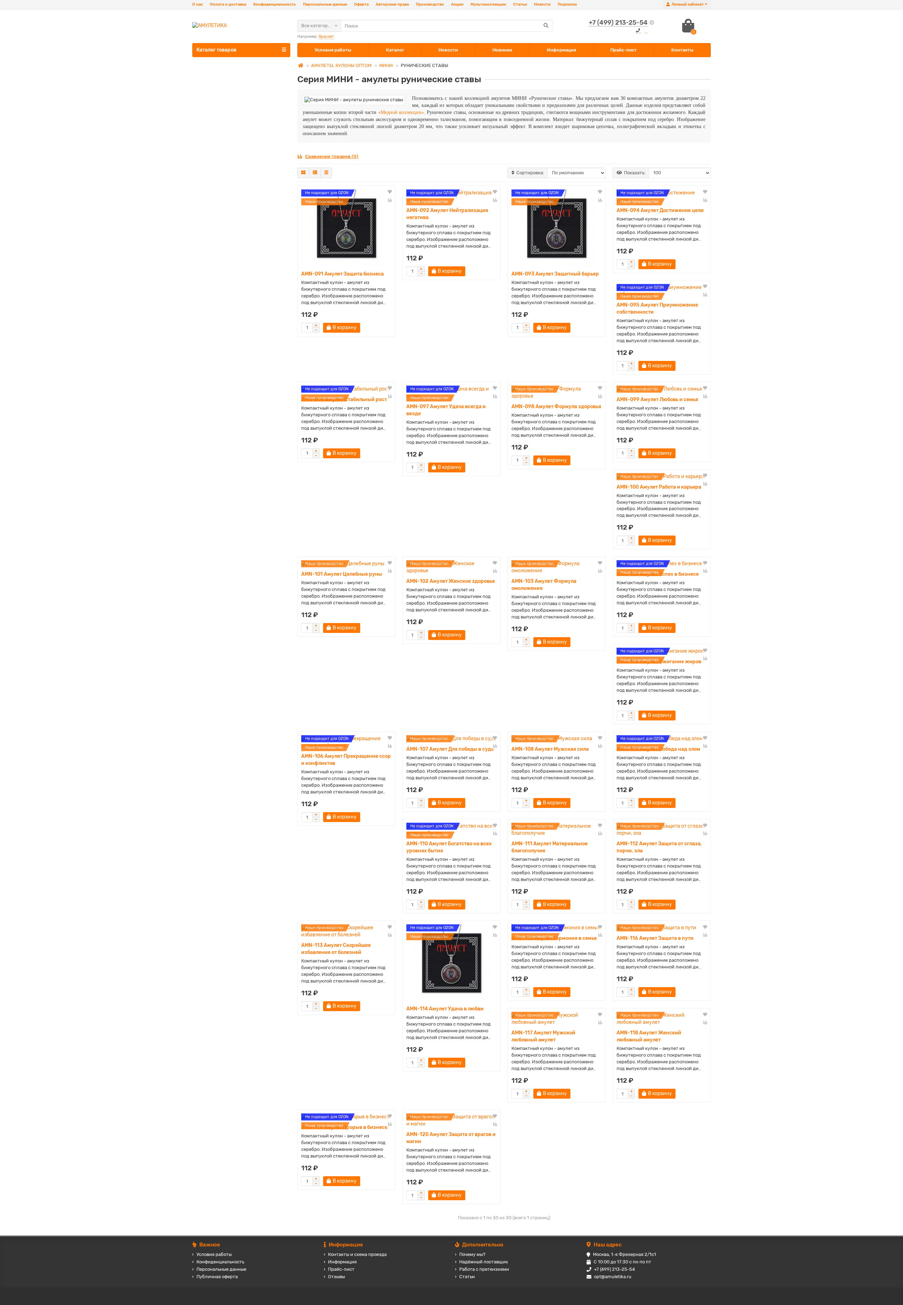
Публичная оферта (217, 1276)
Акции (457, 4)
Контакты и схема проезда (357, 1254)
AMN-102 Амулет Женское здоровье (450, 581)
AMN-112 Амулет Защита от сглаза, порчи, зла (659, 847)
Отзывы (336, 1276)
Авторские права (392, 4)
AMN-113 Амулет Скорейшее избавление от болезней (336, 948)
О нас (197, 4)
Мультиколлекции (488, 4)
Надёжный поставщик (483, 1261)
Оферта (361, 4)
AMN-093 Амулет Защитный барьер (555, 274)
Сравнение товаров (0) (331, 156)
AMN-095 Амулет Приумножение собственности (657, 308)
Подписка (567, 4)
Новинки (502, 50)
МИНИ (386, 65)
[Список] (315, 173)
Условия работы (333, 50)
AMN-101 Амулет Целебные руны (341, 574)
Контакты (682, 50)
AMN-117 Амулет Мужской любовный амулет (543, 1036)
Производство (430, 4)
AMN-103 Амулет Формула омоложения (543, 584)
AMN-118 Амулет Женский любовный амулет (649, 1036)
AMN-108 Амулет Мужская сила (550, 749)
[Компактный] (326, 173)
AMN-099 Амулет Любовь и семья (657, 400)
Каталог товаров (216, 50)
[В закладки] (389, 192)
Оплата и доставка (228, 4)
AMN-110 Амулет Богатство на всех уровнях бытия (449, 847)
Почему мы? (472, 1254)
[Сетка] (303, 173)
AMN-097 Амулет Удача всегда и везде (446, 410)
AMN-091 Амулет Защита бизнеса (342, 274)
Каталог (395, 50)
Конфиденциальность (274, 4)
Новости (542, 4)
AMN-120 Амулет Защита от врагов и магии (451, 1137)
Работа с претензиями (484, 1269)
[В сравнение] (389, 200)
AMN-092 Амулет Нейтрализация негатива (447, 213)
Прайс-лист (623, 50)
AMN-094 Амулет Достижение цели (660, 210)
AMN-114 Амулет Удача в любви (445, 1009)
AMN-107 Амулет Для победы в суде (450, 749)
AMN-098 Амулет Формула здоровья (556, 407)
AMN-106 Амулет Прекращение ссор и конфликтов (346, 759)
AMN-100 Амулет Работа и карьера (659, 487)
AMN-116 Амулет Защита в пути (655, 938)
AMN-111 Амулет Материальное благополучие (549, 847)
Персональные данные (325, 4)
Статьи (520, 4)
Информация (561, 50)
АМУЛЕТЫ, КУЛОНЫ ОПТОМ (341, 65)
